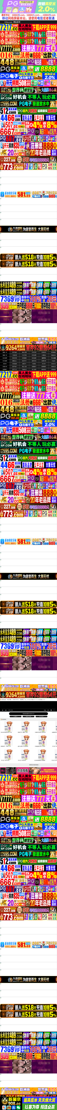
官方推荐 (5, 360)
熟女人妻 (24, 366)
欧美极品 (53, 352)
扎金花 (53, 360)
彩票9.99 (44, 360)
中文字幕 (24, 355)
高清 (45, 710)
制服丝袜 (53, 355)
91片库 (44, 363)
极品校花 (44, 369)
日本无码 (34, 352)
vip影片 (15, 716)
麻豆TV (24, 363)
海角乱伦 (53, 366)
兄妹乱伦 (24, 369)
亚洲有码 (44, 352)
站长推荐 (5, 358)
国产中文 (14, 369)
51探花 (34, 363)
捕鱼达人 (14, 360)
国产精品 (14, 352)
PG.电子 (41, 716)
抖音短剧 (14, 363)
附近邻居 (14, 358)
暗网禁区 (44, 366)
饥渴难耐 (24, 358)
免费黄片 (34, 366)
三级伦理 (14, 355)
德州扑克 (34, 360)
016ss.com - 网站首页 (12, 22)
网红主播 (24, 352)
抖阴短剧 (53, 369)
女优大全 (53, 363)
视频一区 (5, 352)
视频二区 (5, 355)
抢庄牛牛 (24, 360)
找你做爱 (34, 358)
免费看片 (5, 369)
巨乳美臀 (34, 355)
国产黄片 (14, 366)
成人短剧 (34, 369)
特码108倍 (28, 716)
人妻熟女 (44, 355)
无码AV (5, 363)
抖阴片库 (5, 366)
